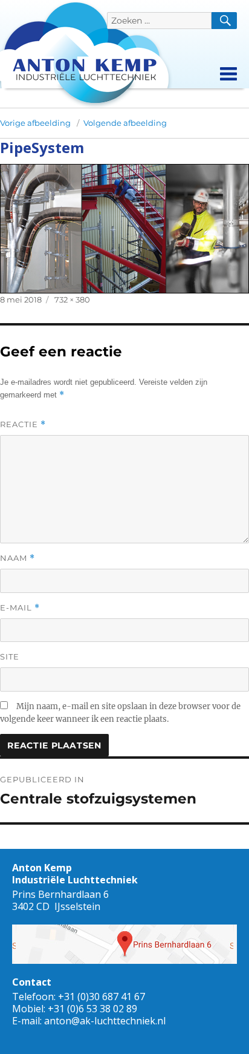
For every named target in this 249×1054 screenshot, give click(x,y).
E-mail (20, 608)
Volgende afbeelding (125, 123)
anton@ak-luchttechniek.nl (105, 1020)
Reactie (23, 424)
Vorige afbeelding (35, 123)
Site (9, 656)
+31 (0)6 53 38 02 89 (92, 1008)
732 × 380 (72, 299)
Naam (17, 558)
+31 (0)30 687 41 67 (101, 996)
